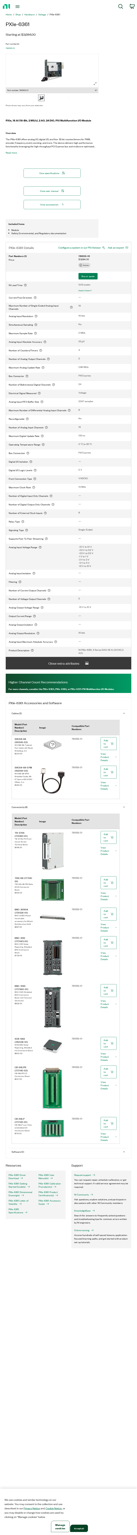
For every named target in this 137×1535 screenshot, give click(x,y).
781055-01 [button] (10, 48)
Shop (18, 14)
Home (9, 14)
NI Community (81, 1194)
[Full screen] (95, 83)
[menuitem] (120, 7)
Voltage (42, 14)
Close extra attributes (63, 663)
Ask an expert (116, 247)
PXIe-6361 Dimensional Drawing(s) (20, 1193)
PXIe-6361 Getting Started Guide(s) (18, 1185)
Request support (82, 1175)
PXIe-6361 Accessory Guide (49, 1202)
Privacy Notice (32, 1508)
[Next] (68, 98)
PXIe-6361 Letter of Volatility (18, 1202)
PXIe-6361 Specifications (16, 1211)
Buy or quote (88, 276)
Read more (11, 152)
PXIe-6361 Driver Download (17, 1176)
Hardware (29, 14)
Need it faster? (85, 290)
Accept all (79, 1528)
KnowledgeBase (82, 1210)
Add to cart (106, 743)
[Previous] (35, 98)
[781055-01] (41, 98)
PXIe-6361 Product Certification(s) (48, 1193)
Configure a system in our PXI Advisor (79, 247)
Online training (81, 1230)
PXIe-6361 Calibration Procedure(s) (50, 1185)
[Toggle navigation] (21, 7)
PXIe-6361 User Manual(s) (46, 1176)
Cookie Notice (53, 1508)
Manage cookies (60, 1526)
